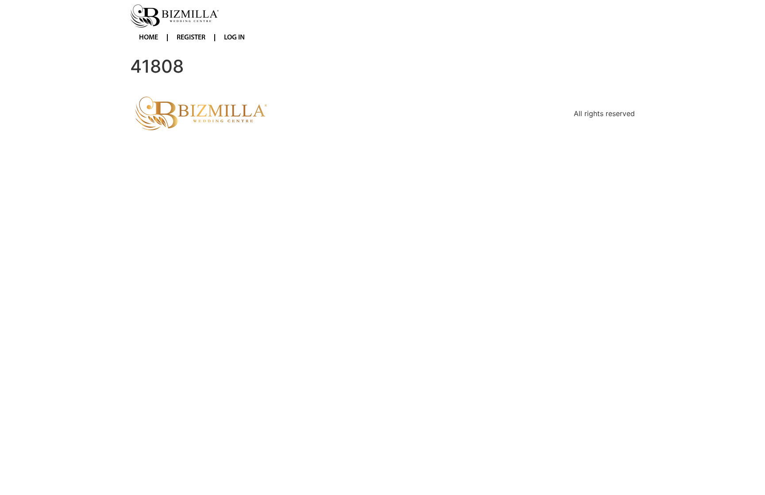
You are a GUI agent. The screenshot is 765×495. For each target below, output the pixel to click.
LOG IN (234, 37)
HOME (148, 37)
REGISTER (191, 37)
